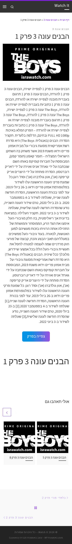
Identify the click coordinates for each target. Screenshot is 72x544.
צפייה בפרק (36, 336)
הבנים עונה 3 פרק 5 (54, 457)
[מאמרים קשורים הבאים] (7, 412)
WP (46, 537)
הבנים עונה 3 (50, 20)
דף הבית (64, 20)
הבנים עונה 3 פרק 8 (21, 457)
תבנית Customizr (18, 537)
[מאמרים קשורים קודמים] (16, 412)
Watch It (43, 532)
